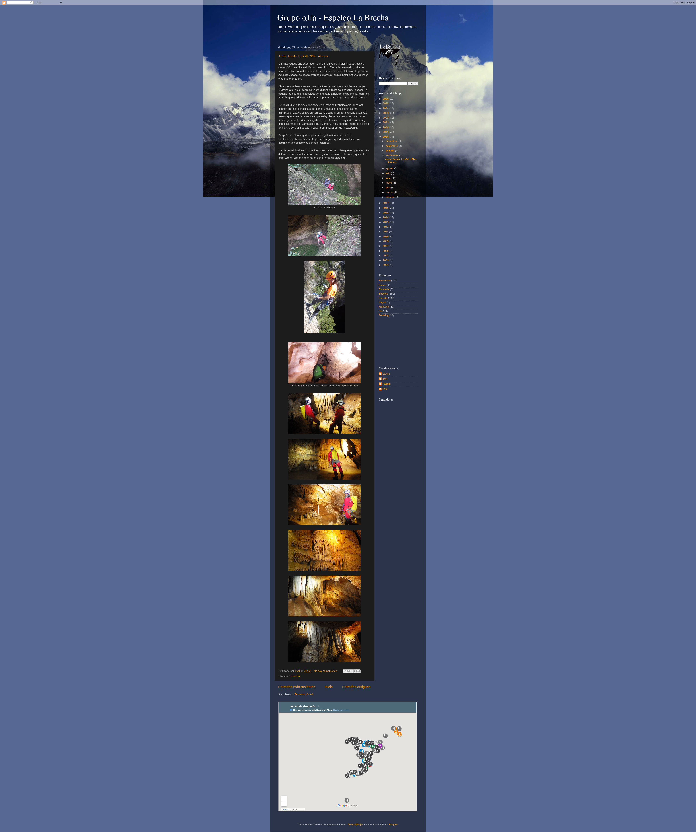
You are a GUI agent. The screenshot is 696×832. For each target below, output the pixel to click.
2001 (386, 265)
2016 (386, 208)
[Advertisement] (397, 341)
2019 (386, 132)
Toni (384, 389)
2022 (386, 117)
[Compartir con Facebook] (355, 671)
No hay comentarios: (326, 671)
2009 (386, 241)
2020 (386, 127)
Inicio (329, 687)
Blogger (393, 824)
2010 (386, 236)
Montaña (384, 306)
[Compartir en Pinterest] (359, 671)
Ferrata (383, 298)
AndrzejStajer (355, 824)
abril (388, 187)
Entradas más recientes (296, 687)
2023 (386, 113)
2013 (386, 222)
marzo (390, 192)
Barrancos (385, 280)
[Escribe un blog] (348, 671)
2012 (386, 227)
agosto (390, 168)
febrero (390, 197)
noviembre (392, 146)
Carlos (386, 373)
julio (388, 173)
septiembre (392, 155)
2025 (386, 103)
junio (389, 178)
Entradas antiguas (356, 687)
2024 (386, 108)
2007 (386, 246)
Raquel (386, 383)
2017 (386, 203)
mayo (389, 182)
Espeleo (295, 676)
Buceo (382, 285)
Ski (380, 311)
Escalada (384, 289)
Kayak (382, 302)
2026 (386, 98)
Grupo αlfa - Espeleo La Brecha (333, 17)
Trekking (384, 315)
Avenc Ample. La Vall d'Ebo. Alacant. (303, 56)
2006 (386, 251)
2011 (386, 231)
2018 (386, 136)
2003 (386, 260)
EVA (384, 378)
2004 (386, 255)
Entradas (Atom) (304, 694)
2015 (386, 212)
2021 (386, 122)
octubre (390, 150)
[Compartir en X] (352, 671)
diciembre (392, 141)
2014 (386, 217)
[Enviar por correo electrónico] (345, 671)
